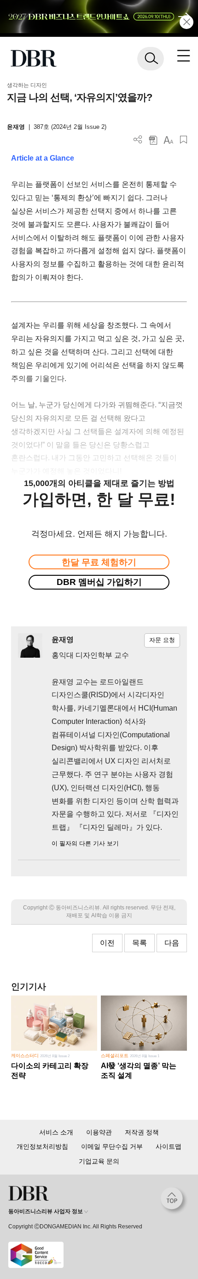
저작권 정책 (142, 1132)
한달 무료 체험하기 (99, 562)
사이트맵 (168, 1146)
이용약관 (99, 1132)
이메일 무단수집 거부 (112, 1146)
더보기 (138, 139)
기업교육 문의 (99, 1161)
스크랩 (183, 139)
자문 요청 (162, 640)
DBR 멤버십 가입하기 (99, 582)
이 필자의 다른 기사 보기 (85, 843)
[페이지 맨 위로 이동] (174, 1200)
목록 (139, 943)
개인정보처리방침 (42, 1146)
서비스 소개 (56, 1132)
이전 (107, 943)
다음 (171, 943)
